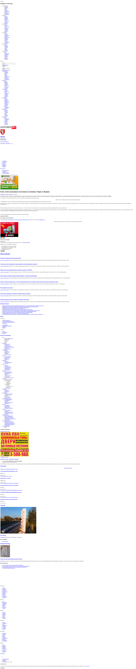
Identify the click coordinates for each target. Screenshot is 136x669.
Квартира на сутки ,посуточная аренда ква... (9, 499)
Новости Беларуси (4, 303)
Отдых (4, 355)
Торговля (4, 378)
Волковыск (7, 25)
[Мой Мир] (4, 237)
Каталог (4, 162)
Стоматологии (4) (8, 346)
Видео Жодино (3, 535)
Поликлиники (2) (8, 348)
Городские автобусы (6, 320)
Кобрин (6, 55)
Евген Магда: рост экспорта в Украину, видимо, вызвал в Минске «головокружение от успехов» (21, 310)
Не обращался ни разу (6, 249)
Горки (6, 9)
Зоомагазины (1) (8, 388)
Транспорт (4, 360)
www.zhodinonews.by (41, 219)
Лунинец (6, 56)
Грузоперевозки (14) (8, 362)
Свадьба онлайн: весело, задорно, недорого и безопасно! (13, 565)
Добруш (6, 34)
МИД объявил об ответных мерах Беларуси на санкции (14, 308)
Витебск (6, 110)
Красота (4, 370)
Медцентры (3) (7, 344)
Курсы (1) (6, 350)
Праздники (5, 392)
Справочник (5, 161)
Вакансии (4, 165)
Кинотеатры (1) (7, 357)
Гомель (6, 33)
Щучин (6, 31)
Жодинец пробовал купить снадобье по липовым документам (14, 299)
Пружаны (6, 58)
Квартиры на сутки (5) (9, 408)
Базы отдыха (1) (7, 407)
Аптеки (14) (7, 345)
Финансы (4, 389)
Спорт (4, 409)
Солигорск (7, 22)
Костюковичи (7, 11)
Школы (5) (6, 352)
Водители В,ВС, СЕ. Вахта (5, 478)
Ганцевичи (7, 54)
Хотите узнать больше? (4, 260)
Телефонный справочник (7, 325)
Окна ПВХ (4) (7, 400)
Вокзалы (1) (7, 363)
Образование (5, 349)
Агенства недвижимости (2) (10, 423)
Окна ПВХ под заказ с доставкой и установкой (9, 459)
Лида (6, 26)
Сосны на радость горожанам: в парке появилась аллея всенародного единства (18, 264)
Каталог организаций (5, 335)
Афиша (4, 166)
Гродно (6, 24)
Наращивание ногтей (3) (9, 377)
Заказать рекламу (6, 170)
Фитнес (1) (7, 411)
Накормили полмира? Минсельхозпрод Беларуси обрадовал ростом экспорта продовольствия (20, 306)
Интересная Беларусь (5, 543)
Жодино (6, 19)
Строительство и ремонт (7, 398)
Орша (6, 48)
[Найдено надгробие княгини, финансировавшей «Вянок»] (5, 556)
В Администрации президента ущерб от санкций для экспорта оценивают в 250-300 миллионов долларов (23, 314)
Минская (4, 80)
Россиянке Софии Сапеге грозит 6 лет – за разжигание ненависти (15, 313)
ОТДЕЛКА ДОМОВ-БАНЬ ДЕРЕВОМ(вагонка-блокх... (11, 492)
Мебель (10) (7, 403)
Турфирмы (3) (7, 405)
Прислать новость (6, 173)
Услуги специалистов (6, 420)
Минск (6, 16)
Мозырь (6, 38)
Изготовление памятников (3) (10, 418)
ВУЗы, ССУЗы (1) (8, 354)
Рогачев (6, 41)
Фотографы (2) (7, 397)
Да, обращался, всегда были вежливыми (9, 246)
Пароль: (4, 64)
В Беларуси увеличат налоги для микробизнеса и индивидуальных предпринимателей (19, 311)
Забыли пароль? (5, 65)
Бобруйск (6, 7)
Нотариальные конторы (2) (9, 424)
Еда (3, 337)
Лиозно (6, 47)
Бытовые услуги (5, 414)
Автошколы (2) (7, 351)
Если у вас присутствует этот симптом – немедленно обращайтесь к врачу (16, 566)
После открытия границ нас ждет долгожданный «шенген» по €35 (15, 567)
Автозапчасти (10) (8, 367)
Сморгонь (6, 30)
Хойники (6, 43)
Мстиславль (7, 13)
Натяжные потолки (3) (9, 402)
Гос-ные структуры (6, 426)
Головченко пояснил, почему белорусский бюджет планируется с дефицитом (17, 312)
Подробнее (2, 537)
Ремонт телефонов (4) (9, 415)
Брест (6, 52)
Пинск (6, 57)
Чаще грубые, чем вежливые (7, 248)
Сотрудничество (5, 172)
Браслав (6, 111)
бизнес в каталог (5, 431)
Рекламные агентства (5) (9, 422)
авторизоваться (18, 242)
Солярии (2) (7, 373)
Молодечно (7, 20)
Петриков (6, 39)
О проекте (4, 171)
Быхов (6, 8)
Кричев (6, 12)
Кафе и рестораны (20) (9, 338)
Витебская (4, 109)
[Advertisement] (68, 152)
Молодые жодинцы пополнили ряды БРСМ (10, 258)
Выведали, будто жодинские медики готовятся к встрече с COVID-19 (16, 270)
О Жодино (2, 505)
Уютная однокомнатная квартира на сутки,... (9, 471)
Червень (6, 88)
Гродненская (5, 89)
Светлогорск (7, 42)
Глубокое (6, 46)
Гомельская (5, 97)
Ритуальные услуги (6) (9, 417)
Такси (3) (6, 361)
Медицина (4, 343)
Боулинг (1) (7, 358)
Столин (6, 59)
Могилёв (6, 6)
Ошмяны (6, 28)
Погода (4, 163)
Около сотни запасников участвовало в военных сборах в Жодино (17, 219)
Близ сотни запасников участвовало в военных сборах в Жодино (15, 293)
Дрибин (6, 10)
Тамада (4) (6, 395)
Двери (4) (6, 401)
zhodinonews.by (3, 194)
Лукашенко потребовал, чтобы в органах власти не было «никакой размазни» (18, 309)
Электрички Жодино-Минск (8, 321)
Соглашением (87, 666)
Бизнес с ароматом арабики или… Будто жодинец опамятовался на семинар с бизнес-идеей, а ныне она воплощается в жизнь (29, 281)
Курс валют (2, 168)
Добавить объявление (68, 468)
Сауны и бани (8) (8, 356)
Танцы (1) (6, 413)
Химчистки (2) (7, 419)
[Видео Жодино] (18, 533)
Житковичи (7, 35)
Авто (3, 364)
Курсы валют (5, 332)
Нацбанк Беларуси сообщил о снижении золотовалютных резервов (16, 307)
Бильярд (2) (7, 359)
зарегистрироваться (26, 242)
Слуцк (6, 21)
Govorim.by (2, 653)
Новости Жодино (9, 194)
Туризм (4, 404)
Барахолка (4, 164)
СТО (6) (6, 365)
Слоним (6, 29)
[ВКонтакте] (1, 237)
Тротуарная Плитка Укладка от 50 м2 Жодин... (9, 485)
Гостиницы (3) (7, 406)
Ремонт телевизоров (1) (9, 416)
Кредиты (4, 333)
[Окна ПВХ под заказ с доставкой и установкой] (14, 456)
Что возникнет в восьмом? (6, 287)
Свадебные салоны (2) (9, 393)
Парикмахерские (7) (8, 371)
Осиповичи (7, 14)
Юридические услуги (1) (9, 421)
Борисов (6, 17)
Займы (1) (6, 391)
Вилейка (6, 18)
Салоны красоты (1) (8, 372)
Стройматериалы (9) (8, 399)
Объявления (3, 466)
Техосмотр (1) (7, 366)
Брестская (4, 116)
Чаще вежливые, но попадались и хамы (9, 247)
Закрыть (1, 1)
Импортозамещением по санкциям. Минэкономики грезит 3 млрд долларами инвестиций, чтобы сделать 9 (23, 305)
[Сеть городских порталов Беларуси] (8, 128)
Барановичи (7, 53)
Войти (4, 69)
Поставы (6, 50)
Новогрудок (7, 27)
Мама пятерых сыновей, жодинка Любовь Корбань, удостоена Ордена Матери (18, 275)
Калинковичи (7, 37)
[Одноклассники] (2, 237)
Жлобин (6, 36)
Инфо (1, 316)
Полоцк (6, 49)
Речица (6, 40)
